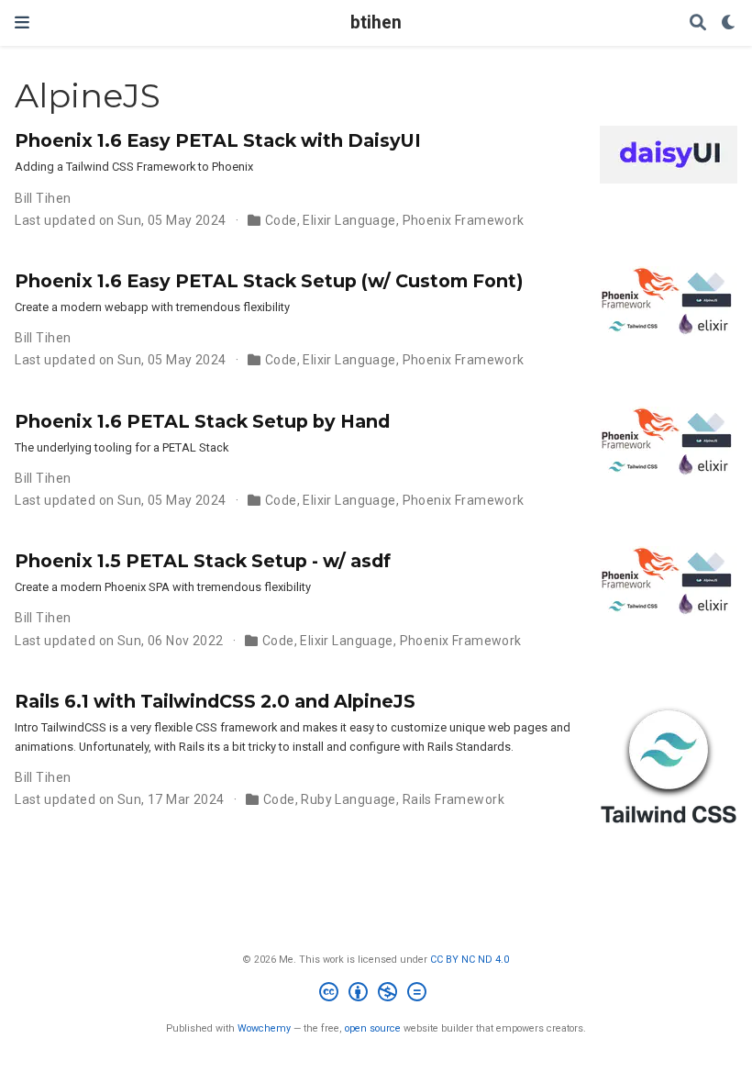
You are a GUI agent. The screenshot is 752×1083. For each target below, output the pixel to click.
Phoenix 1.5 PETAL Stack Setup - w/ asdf (203, 561)
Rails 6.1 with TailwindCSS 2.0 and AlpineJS (215, 701)
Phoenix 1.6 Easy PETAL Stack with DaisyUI (218, 140)
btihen (376, 22)
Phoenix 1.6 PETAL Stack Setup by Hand (202, 421)
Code (281, 220)
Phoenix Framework (464, 220)
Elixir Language (349, 220)
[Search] (698, 23)
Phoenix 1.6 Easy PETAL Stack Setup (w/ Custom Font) (269, 281)
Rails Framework (453, 799)
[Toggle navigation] (22, 22)
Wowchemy (264, 1028)
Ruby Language (348, 799)
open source (373, 1028)
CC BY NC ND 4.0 (469, 960)
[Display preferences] (729, 23)
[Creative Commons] (376, 994)
